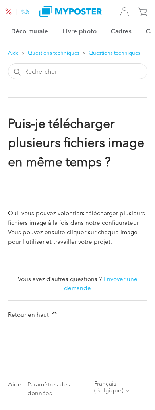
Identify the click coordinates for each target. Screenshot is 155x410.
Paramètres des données (48, 389)
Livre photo (80, 31)
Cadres (121, 31)
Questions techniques (54, 52)
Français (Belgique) (109, 387)
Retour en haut (29, 314)
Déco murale (29, 31)
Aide (13, 52)
